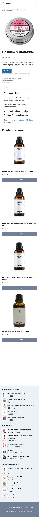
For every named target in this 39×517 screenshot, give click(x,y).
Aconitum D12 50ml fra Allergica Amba (17, 171)
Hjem (3, 10)
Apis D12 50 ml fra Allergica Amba (15, 331)
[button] (34, 14)
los (12, 82)
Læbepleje (10, 10)
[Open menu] (35, 3)
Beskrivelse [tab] (8, 88)
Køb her (7, 71)
